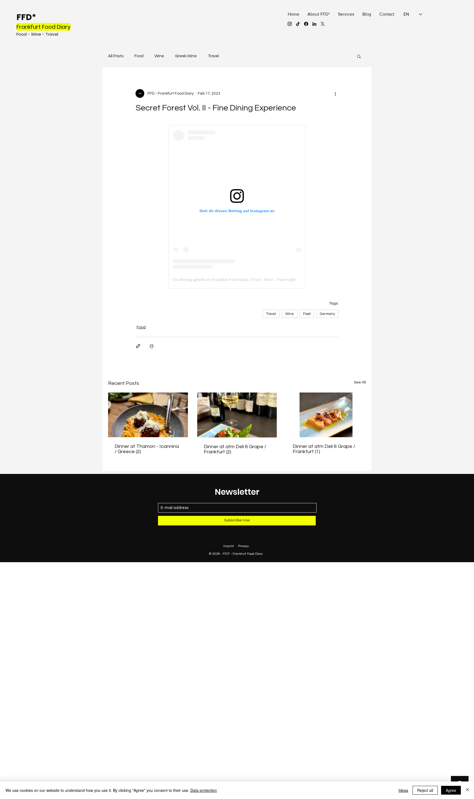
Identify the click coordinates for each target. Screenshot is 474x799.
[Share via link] (138, 346)
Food (138, 56)
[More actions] (335, 93)
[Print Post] (151, 346)
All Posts (115, 56)
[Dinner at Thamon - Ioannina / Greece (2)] (148, 415)
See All (360, 382)
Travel (213, 56)
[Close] (467, 790)
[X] (322, 24)
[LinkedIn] (314, 24)
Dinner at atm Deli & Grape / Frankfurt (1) (324, 449)
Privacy (243, 546)
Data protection (203, 790)
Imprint (228, 546)
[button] (359, 56)
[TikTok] (298, 24)
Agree (451, 790)
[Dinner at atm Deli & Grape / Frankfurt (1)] (326, 415)
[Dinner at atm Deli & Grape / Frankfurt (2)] (237, 415)
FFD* (26, 17)
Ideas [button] (403, 790)
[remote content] (237, 207)
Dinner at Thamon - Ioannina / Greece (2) (147, 449)
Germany (327, 314)
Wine (159, 56)
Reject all (425, 790)
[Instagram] (289, 24)
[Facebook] (306, 24)
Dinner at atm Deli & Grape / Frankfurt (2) (235, 449)
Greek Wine (186, 56)
